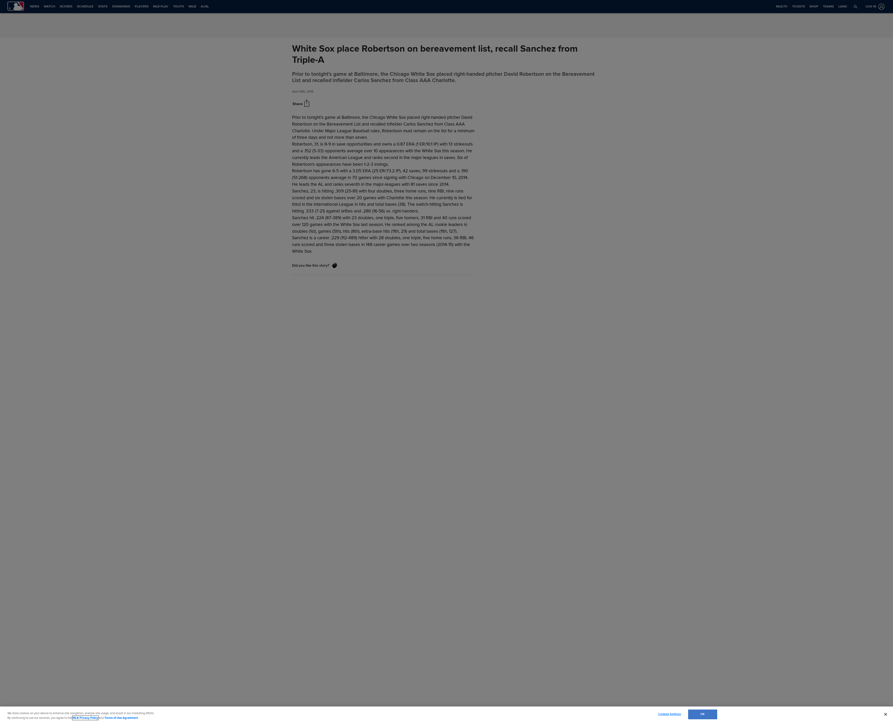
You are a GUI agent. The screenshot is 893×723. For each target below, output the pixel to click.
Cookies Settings (669, 714)
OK (702, 714)
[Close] (885, 714)
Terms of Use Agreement (121, 718)
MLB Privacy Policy (85, 718)
